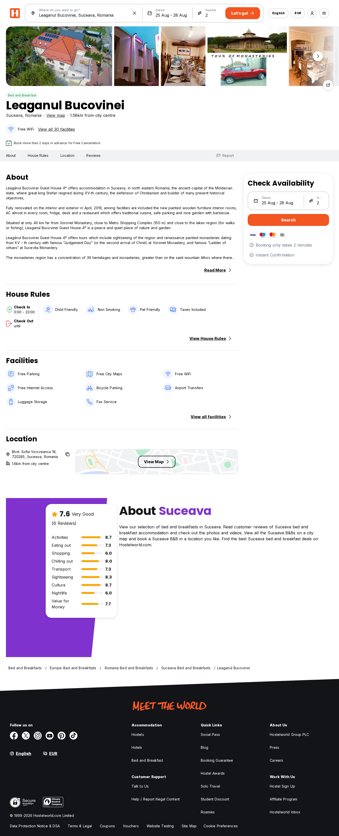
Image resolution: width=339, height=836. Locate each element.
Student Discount (215, 799)
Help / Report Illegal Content (156, 799)
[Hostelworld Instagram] (38, 736)
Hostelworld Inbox (285, 812)
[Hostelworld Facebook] (14, 736)
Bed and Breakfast (22, 95)
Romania (33, 115)
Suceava (14, 115)
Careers (276, 760)
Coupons (107, 826)
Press (274, 747)
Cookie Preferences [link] (220, 826)
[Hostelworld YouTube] (50, 736)
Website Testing (160, 826)
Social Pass (210, 734)
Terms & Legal (80, 826)
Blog (204, 747)
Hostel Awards (213, 773)
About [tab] (11, 155)
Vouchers (131, 826)
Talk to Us (140, 786)
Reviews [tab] (93, 155)
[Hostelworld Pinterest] (62, 736)
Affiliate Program (283, 799)
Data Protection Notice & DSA (35, 826)
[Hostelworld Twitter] (26, 736)
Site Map (189, 826)
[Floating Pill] (318, 56)
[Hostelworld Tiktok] (73, 736)
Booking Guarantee (217, 760)
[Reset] (134, 13)
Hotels (137, 747)
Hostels (138, 734)
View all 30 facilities (56, 129)
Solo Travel (210, 786)
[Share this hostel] (328, 85)
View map (55, 115)
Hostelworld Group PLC (289, 734)
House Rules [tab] (38, 155)
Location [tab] (68, 155)
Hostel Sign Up (282, 786)
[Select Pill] (312, 13)
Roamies (208, 812)
